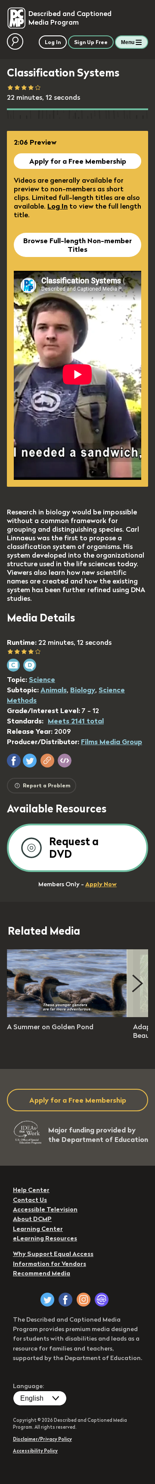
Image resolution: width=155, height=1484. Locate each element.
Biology (82, 689)
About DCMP (32, 1219)
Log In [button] (53, 42)
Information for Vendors (49, 1264)
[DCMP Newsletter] (101, 1299)
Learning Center (38, 1229)
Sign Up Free (91, 42)
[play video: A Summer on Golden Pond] (67, 1014)
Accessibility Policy (35, 1451)
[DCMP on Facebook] (65, 1299)
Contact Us (30, 1200)
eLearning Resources (45, 1238)
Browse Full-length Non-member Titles (77, 245)
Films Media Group (111, 741)
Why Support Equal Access (53, 1254)
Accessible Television (45, 1209)
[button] (14, 760)
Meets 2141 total (76, 721)
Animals (53, 689)
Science (42, 679)
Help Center (31, 1190)
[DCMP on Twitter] (47, 1299)
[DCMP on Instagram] (83, 1299)
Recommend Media (41, 1273)
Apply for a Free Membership (77, 161)
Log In (57, 206)
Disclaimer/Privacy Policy (42, 1439)
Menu (127, 42)
